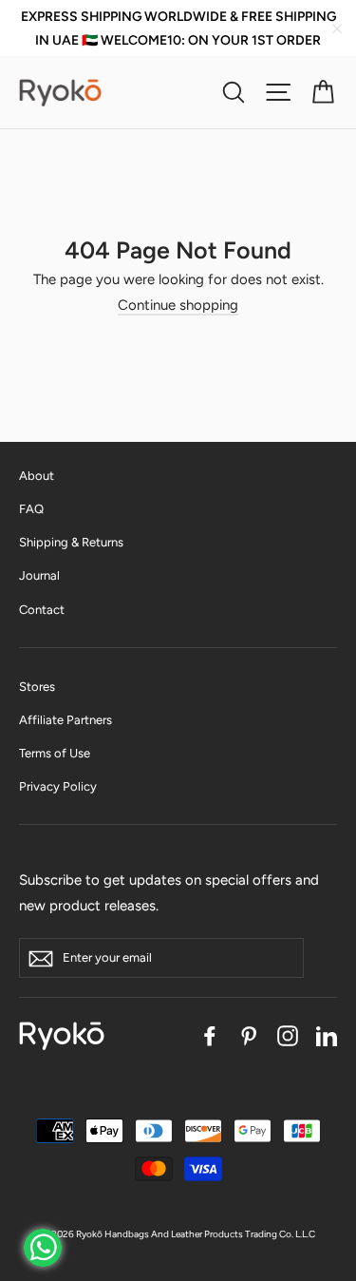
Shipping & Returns (71, 542)
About (36, 475)
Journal (39, 575)
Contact (42, 609)
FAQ (31, 509)
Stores (37, 686)
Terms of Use (54, 753)
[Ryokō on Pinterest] (248, 1035)
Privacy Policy (58, 786)
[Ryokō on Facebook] (209, 1035)
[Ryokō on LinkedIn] (326, 1035)
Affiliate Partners (65, 720)
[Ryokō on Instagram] (287, 1035)
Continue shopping (178, 305)
